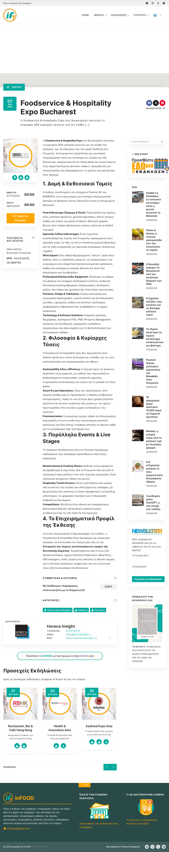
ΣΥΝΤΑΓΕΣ (140, 15)
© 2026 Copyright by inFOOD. (17, 846)
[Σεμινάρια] (27, 177)
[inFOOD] (10, 15)
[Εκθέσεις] (20, 177)
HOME (85, 15)
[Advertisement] (84, 48)
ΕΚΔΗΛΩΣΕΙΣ (118, 15)
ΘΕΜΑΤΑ (99, 15)
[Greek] (157, 18)
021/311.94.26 (73, 630)
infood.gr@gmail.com (18, 828)
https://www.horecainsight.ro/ (81, 638)
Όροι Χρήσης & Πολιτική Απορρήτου (123, 846)
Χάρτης (16, 87)
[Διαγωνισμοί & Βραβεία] (14, 177)
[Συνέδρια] (24, 745)
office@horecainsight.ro (78, 634)
